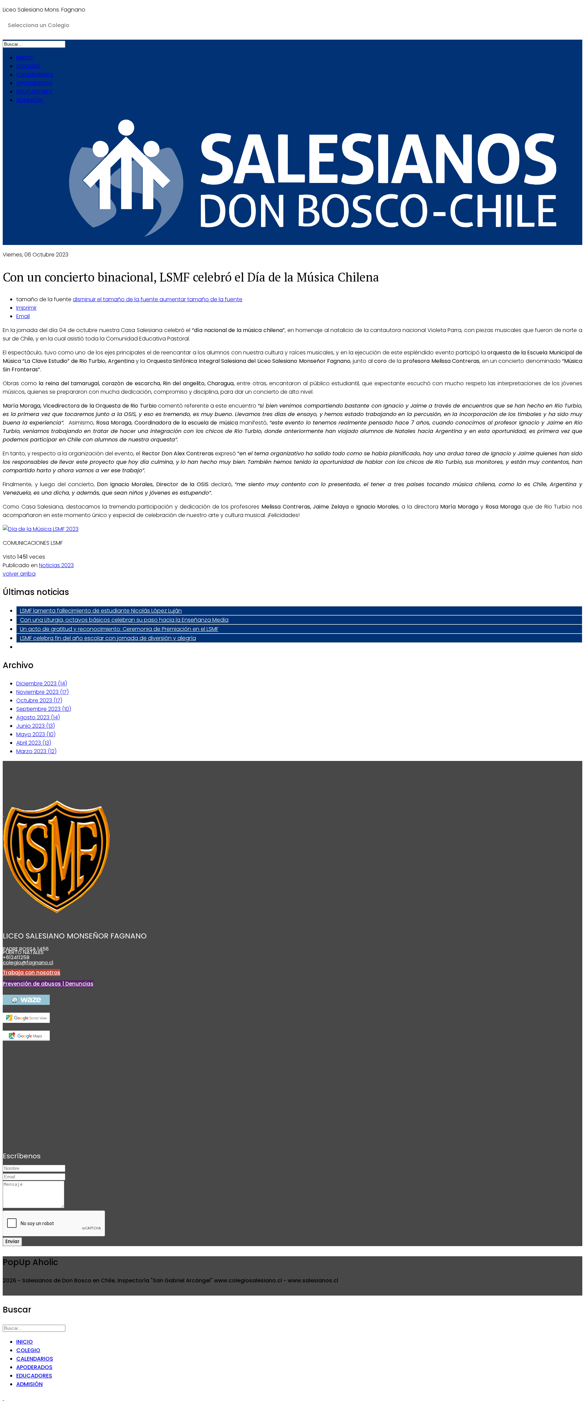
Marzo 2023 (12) (36, 751)
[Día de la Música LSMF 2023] (41, 529)
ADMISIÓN (29, 100)
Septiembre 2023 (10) (43, 709)
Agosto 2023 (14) (38, 717)
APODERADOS (34, 83)
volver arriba (19, 574)
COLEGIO (28, 66)
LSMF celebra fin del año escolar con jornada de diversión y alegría (108, 638)
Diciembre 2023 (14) (41, 683)
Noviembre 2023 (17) (42, 692)
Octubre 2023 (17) (39, 700)
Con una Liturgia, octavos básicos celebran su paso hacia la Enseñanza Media (124, 620)
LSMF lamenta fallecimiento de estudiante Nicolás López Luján (101, 611)
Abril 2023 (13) (33, 743)
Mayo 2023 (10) (36, 734)
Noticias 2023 (56, 565)
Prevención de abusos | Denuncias (48, 983)
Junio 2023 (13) (35, 726)
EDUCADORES (34, 92)
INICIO (24, 58)
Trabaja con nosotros (31, 972)
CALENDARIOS (34, 75)
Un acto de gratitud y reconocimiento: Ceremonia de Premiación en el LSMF (119, 629)
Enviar (12, 1241)
